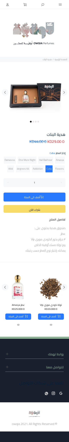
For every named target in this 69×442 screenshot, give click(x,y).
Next (64, 92)
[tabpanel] (34, 90)
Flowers (59, 168)
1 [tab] (31, 122)
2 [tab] (33, 122)
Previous (5, 92)
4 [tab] (38, 122)
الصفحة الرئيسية (61, 59)
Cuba (49, 168)
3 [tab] (36, 122)
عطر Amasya (18, 305)
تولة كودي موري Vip (51, 305)
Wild (10, 168)
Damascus (10, 160)
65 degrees (23, 168)
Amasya (60, 160)
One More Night (27, 160)
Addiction (38, 168)
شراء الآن (34, 209)
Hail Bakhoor (45, 160)
